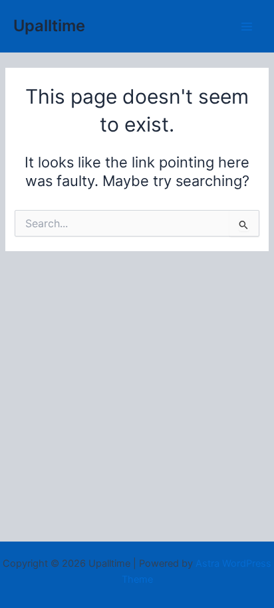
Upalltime (49, 25)
